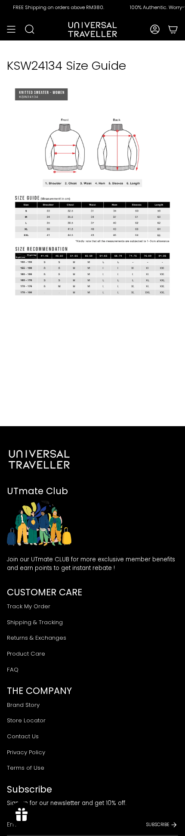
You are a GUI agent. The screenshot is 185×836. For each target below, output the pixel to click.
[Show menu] (11, 29)
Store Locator (26, 720)
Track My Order (28, 606)
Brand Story (23, 705)
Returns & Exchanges (36, 638)
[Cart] (173, 29)
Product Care (26, 654)
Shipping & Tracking (35, 622)
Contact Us (23, 736)
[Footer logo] (39, 459)
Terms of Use (25, 768)
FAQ (12, 670)
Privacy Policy (26, 752)
